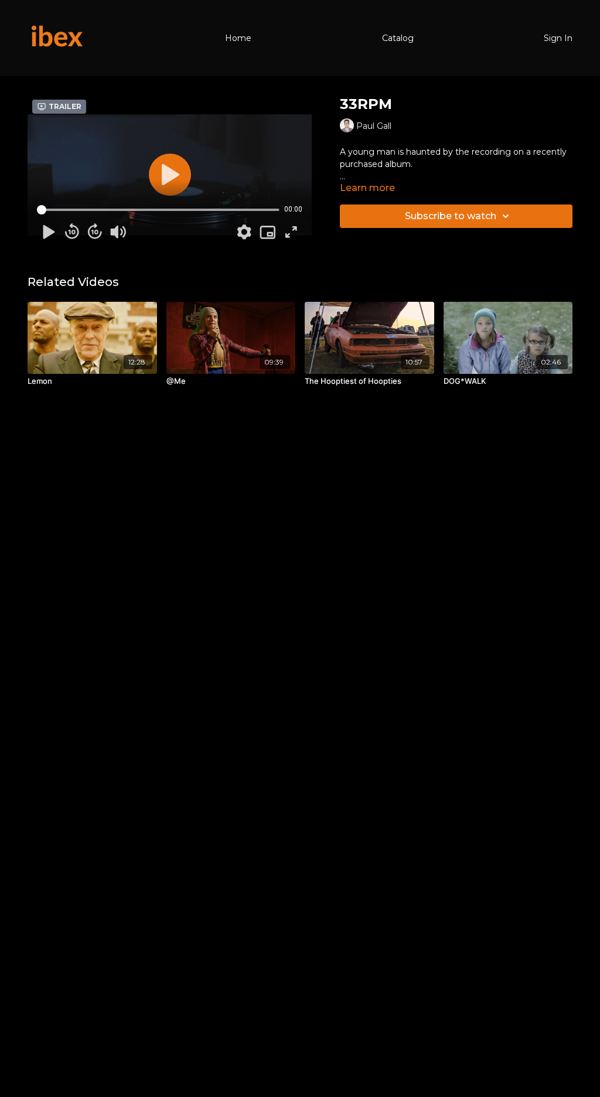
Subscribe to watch (450, 216)
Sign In (558, 38)
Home (238, 38)
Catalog (398, 38)
